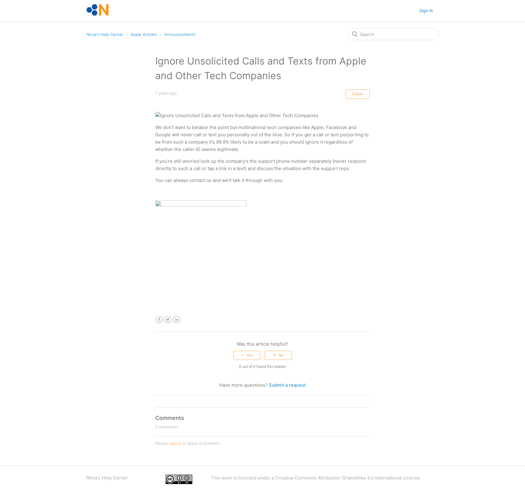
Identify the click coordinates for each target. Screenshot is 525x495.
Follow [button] (357, 94)
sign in (175, 443)
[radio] (246, 355)
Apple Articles (144, 34)
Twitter (168, 319)
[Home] (97, 14)
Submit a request (287, 385)
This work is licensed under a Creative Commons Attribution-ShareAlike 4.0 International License (315, 478)
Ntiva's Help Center (104, 34)
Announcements (180, 34)
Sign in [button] (426, 10)
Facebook (159, 319)
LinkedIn (176, 319)
